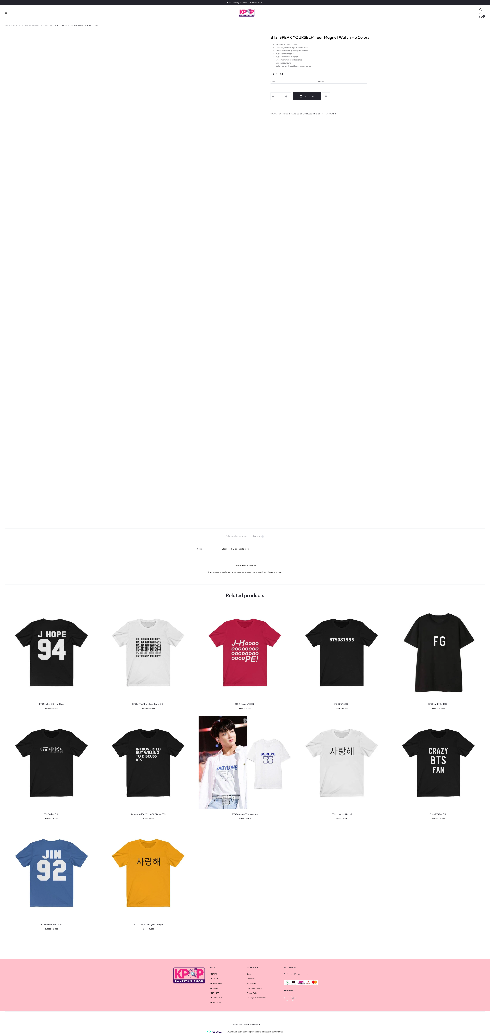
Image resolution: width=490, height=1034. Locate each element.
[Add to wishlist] (326, 96)
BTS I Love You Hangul (342, 814)
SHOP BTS (17, 25)
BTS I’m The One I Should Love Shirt (148, 704)
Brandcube (256, 1024)
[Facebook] (286, 998)
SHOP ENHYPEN (216, 997)
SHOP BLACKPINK (216, 983)
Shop (249, 974)
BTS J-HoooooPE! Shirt (245, 704)
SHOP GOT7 (214, 993)
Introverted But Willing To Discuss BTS (148, 814)
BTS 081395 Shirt (342, 704)
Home (7, 25)
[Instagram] (293, 998)
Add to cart (309, 96)
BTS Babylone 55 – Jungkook (245, 814)
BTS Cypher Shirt (51, 814)
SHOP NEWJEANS (216, 1002)
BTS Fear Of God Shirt (438, 704)
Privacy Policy (252, 993)
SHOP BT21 (214, 978)
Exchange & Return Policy (256, 997)
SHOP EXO (214, 988)
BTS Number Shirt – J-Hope (51, 704)
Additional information (236, 535)
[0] (480, 16)
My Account (251, 983)
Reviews (258, 535)
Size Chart (250, 978)
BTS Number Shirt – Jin (51, 924)
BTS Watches (46, 25)
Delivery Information (254, 988)
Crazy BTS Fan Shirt (438, 814)
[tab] (236, 536)
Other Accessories (31, 25)
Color (273, 82)
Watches (332, 114)
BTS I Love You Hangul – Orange (148, 924)
